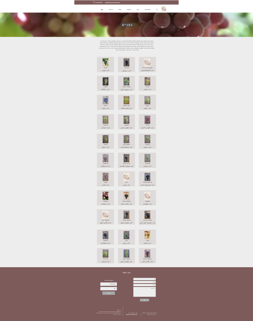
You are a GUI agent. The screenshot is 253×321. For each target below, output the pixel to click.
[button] (105, 62)
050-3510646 (131, 313)
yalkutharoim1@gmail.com (112, 2)
